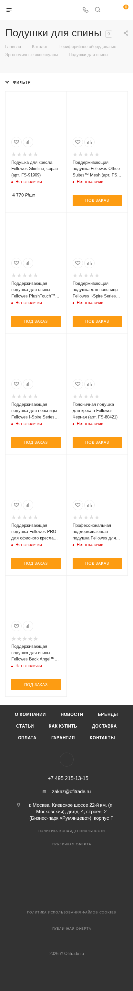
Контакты (102, 737)
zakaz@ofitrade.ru (71, 791)
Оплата (27, 737)
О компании (30, 714)
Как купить (63, 726)
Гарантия (63, 737)
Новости (72, 714)
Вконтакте (67, 760)
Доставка (104, 726)
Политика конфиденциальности (71, 831)
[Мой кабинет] (110, 10)
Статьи (25, 726)
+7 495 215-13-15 (68, 778)
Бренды (108, 714)
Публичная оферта (71, 844)
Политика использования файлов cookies (72, 912)
